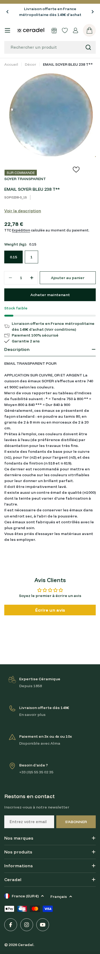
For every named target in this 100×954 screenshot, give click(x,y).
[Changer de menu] (7, 30)
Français (58, 896)
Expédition (21, 230)
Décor (30, 64)
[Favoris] (65, 30)
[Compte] (75, 30)
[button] (7, 12)
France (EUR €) (25, 896)
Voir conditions (60, 329)
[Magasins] (54, 30)
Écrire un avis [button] (50, 610)
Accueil (11, 64)
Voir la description (22, 210)
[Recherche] (88, 47)
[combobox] (50, 47)
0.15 (13, 257)
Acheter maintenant (50, 294)
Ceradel (25, 944)
